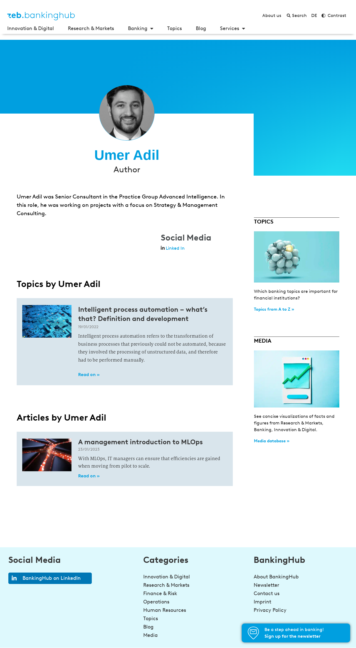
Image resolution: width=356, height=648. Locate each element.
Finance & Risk (160, 593)
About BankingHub (276, 577)
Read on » (89, 374)
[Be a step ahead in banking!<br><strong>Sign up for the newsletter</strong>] (253, 633)
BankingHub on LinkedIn (52, 578)
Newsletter (266, 585)
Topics (174, 28)
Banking (137, 28)
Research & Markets (91, 28)
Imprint (262, 602)
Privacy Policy (270, 610)
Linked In (175, 248)
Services (229, 28)
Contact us (267, 593)
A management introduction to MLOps (140, 442)
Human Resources (164, 610)
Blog (201, 28)
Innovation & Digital (30, 28)
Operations (156, 602)
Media (150, 635)
